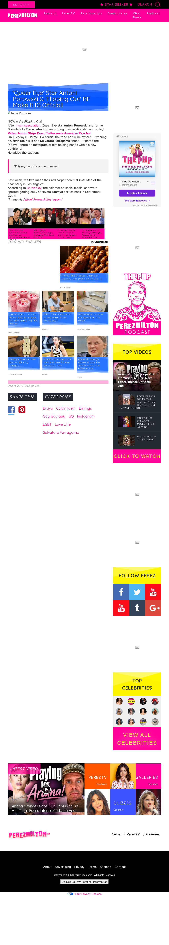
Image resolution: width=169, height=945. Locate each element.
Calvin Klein (66, 408)
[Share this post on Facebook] (11, 410)
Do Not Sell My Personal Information (84, 881)
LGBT (47, 424)
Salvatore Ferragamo (61, 432)
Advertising (63, 867)
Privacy (79, 867)
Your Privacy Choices (88, 893)
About (47, 867)
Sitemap (105, 867)
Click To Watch (137, 456)
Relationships (91, 13)
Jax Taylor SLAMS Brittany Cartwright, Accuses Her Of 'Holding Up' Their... (92, 233)
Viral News (137, 15)
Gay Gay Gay (54, 416)
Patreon (50, 13)
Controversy (117, 13)
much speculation (28, 125)
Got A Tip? (21, 4)
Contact (120, 867)
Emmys (85, 408)
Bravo (48, 408)
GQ (71, 416)
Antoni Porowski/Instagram (42, 199)
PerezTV (68, 13)
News (116, 834)
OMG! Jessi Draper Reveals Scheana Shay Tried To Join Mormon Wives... (67, 233)
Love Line (63, 424)
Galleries (153, 834)
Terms (92, 867)
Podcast (153, 13)
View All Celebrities (137, 739)
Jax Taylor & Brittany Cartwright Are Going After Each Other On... (44, 233)
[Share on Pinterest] (22, 410)
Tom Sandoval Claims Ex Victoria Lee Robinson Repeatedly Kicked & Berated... (19, 235)
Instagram (86, 416)
